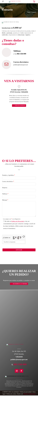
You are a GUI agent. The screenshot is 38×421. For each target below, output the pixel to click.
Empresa (4, 187)
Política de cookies (11, 394)
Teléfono (5, 194)
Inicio (28, 12)
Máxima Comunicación (29, 394)
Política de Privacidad (17, 221)
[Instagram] (17, 371)
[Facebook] (21, 371)
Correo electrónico (8, 181)
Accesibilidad (15, 392)
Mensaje (5, 200)
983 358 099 (21, 54)
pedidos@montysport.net (20, 64)
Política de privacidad (25, 392)
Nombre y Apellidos (8, 175)
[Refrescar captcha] (24, 237)
